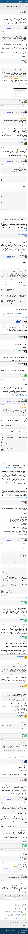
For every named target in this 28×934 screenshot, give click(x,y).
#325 (2, 765)
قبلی (18, 895)
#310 (1, 325)
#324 (2, 739)
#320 (2, 641)
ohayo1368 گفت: (23, 167)
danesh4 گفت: (24, 692)
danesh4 (22, 601)
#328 (2, 849)
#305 (2, 115)
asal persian (21, 234)
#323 (2, 720)
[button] (26, 1)
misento (22, 11)
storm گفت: (24, 552)
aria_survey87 (20, 320)
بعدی (10, 895)
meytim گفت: (24, 68)
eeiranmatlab (20, 656)
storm (22, 501)
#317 (1, 543)
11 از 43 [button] (14, 895)
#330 (2, 880)
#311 (1, 341)
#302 (2, 31)
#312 (1, 355)
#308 (2, 239)
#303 (2, 65)
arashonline (24, 8)
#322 (2, 690)
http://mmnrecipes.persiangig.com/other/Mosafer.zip (13, 467)
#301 (1, 16)
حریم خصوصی (13, 930)
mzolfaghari (21, 336)
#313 (1, 368)
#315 (1, 404)
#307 (2, 164)
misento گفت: (24, 34)
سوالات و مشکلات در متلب (19, 904)
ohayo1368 (21, 143)
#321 (1, 661)
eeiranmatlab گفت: (23, 742)
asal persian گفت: (23, 268)
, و (21, 498)
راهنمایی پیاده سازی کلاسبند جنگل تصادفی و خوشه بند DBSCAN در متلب (13, 909)
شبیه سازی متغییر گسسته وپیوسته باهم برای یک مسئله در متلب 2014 (13, 919)
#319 (1, 624)
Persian (24, 928)
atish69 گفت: (24, 407)
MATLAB (22, 907)
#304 (2, 105)
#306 (2, 147)
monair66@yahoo (19, 101)
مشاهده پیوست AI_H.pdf (18, 395)
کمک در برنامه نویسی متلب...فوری (17, 914)
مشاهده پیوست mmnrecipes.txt (14, 313)
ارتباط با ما (25, 930)
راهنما (9, 930)
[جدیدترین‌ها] (4, 1)
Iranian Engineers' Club (21, 932)
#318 (1, 606)
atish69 (22, 375)
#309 (1, 260)
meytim (22, 27)
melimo (22, 761)
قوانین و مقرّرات (19, 930)
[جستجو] (1, 1)
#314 (1, 379)
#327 (2, 802)
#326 (2, 783)
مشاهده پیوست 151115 (22, 124)
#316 (1, 506)
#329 (2, 862)
